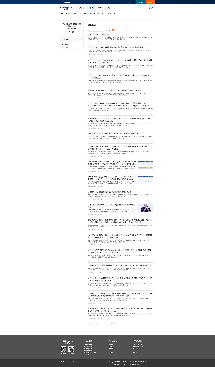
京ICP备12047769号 (137, 364)
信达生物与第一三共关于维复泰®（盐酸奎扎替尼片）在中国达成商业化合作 (116, 47)
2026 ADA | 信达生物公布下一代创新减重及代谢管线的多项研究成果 (113, 133)
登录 (133, 2)
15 (112, 323)
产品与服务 (80, 8)
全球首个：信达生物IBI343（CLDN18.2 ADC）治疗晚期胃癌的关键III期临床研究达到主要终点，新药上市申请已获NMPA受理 (119, 147)
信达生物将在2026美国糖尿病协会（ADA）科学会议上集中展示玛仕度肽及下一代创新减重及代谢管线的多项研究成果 (120, 279)
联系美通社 (137, 341)
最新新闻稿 (69, 13)
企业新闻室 (65, 39)
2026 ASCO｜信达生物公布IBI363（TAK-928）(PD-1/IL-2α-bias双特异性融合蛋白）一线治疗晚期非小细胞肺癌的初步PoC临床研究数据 (112, 178)
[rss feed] (113, 30)
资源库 (100, 8)
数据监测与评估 (88, 348)
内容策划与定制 (88, 345)
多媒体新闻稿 (100, 13)
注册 (128, 2)
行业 (80, 13)
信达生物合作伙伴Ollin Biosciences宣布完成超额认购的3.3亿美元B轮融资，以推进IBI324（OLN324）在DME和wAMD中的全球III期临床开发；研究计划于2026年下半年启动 (119, 104)
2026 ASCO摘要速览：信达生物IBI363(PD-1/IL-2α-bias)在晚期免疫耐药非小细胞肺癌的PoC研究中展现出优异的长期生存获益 (120, 236)
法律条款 (62, 362)
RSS (74, 362)
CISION (140, 362)
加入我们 (111, 348)
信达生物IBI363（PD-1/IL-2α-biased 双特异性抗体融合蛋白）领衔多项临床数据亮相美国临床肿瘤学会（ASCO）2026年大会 (120, 309)
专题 (75, 13)
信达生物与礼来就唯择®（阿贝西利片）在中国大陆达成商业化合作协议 (114, 90)
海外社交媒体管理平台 (90, 352)
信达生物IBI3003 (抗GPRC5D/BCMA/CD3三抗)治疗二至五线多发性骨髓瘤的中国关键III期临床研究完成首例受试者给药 (120, 119)
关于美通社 (113, 341)
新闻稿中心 (91, 8)
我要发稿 (140, 2)
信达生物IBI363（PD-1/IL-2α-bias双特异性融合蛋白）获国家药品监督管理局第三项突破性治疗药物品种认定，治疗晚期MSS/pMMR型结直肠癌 (120, 294)
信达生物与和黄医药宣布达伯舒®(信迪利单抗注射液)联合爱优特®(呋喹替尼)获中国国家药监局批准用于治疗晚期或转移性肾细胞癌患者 (120, 251)
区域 (85, 13)
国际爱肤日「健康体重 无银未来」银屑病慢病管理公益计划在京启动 (111, 206)
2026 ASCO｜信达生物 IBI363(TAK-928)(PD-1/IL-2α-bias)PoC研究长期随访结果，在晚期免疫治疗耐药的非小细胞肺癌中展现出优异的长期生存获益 (112, 162)
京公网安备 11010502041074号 (123, 364)
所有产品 (86, 354)
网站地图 (68, 362)
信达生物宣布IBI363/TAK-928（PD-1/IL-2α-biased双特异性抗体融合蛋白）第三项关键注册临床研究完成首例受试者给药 (120, 61)
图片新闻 (65, 48)
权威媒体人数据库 (89, 350)
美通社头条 (92, 13)
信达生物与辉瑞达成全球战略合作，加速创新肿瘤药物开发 (110, 192)
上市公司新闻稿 (111, 13)
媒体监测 (150, 2)
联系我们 (107, 8)
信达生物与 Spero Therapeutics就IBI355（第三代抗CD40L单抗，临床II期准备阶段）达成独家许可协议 (120, 76)
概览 (62, 13)
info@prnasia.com (138, 346)
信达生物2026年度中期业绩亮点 (100, 34)
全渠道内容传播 (88, 346)
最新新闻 (65, 44)
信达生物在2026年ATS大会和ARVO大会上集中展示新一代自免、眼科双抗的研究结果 (119, 265)
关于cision (111, 346)
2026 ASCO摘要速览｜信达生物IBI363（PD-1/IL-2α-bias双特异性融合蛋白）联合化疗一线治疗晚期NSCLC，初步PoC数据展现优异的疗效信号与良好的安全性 (120, 221)
